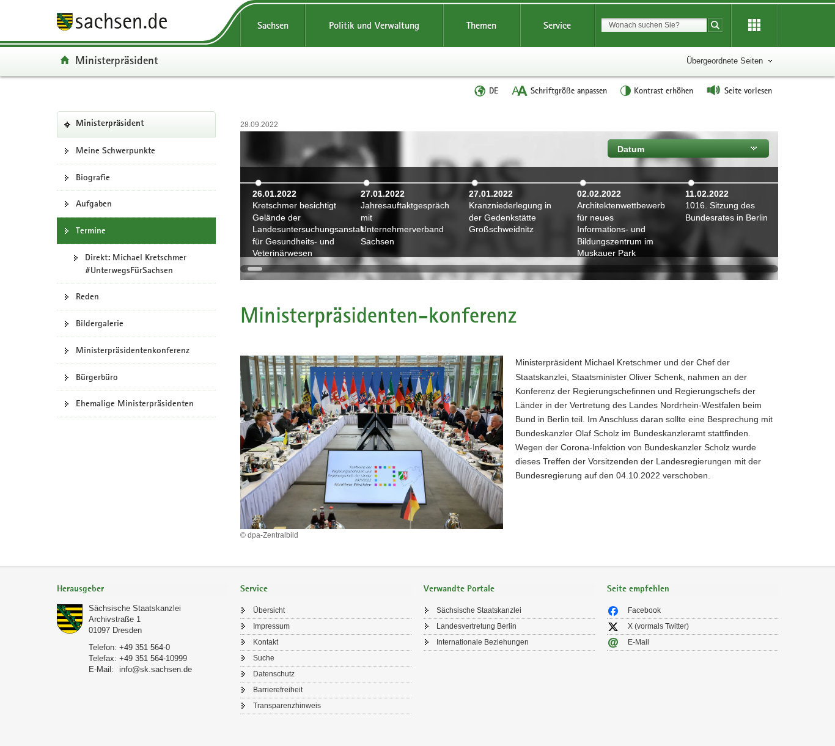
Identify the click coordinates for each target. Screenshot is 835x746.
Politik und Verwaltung (374, 25)
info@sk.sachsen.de (155, 669)
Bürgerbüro (97, 376)
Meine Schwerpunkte (115, 150)
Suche (263, 658)
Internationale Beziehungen (482, 642)
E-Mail (638, 642)
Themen (481, 25)
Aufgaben (94, 203)
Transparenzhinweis (287, 705)
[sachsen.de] (142, 23)
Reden (87, 296)
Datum (630, 149)
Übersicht (269, 610)
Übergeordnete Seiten (724, 60)
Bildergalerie (99, 323)
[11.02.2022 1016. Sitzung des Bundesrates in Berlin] (727, 250)
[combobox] (654, 25)
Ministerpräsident (116, 60)
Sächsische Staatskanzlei (135, 608)
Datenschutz (274, 674)
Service (557, 25)
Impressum (271, 626)
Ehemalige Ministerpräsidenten (135, 403)
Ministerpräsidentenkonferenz (132, 350)
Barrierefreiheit (278, 690)
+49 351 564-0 (144, 647)
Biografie (93, 177)
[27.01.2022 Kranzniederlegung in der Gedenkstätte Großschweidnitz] (511, 250)
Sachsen (273, 25)
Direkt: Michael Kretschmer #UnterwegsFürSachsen (135, 264)
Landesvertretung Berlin (476, 626)
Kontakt (265, 642)
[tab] (142, 589)
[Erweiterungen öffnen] (754, 25)
